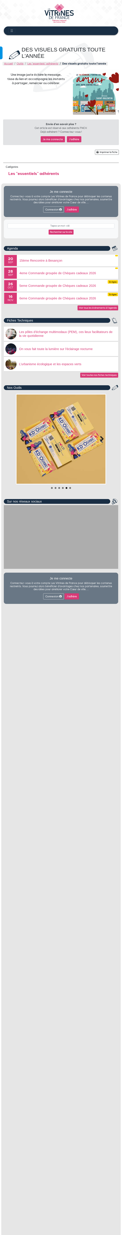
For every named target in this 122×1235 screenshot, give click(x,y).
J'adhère (74, 139)
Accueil (8, 63)
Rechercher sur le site (61, 232)
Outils (20, 63)
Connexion (52, 209)
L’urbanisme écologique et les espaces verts (50, 364)
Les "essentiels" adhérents (42, 63)
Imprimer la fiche (108, 152)
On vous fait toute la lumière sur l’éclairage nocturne (56, 349)
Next (101, 439)
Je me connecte (53, 139)
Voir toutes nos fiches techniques (99, 375)
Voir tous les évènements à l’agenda (98, 307)
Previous (21, 439)
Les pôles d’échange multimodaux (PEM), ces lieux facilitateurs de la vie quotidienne (65, 333)
